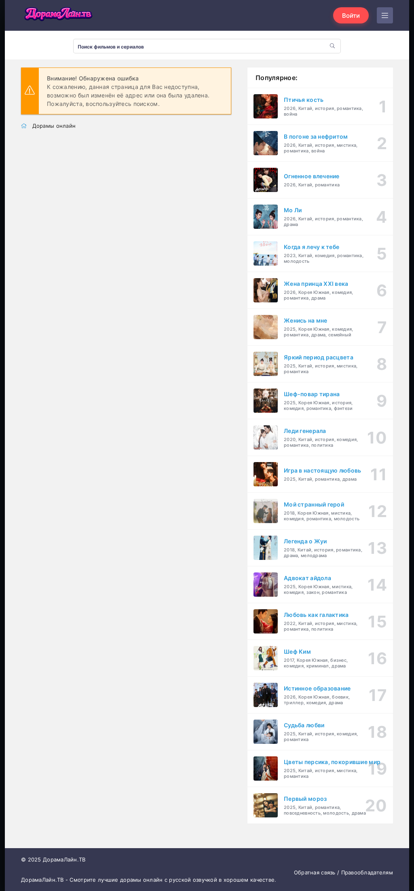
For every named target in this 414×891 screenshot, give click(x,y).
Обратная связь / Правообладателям (343, 872)
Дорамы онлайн (54, 125)
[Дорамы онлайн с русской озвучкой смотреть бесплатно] (57, 15)
